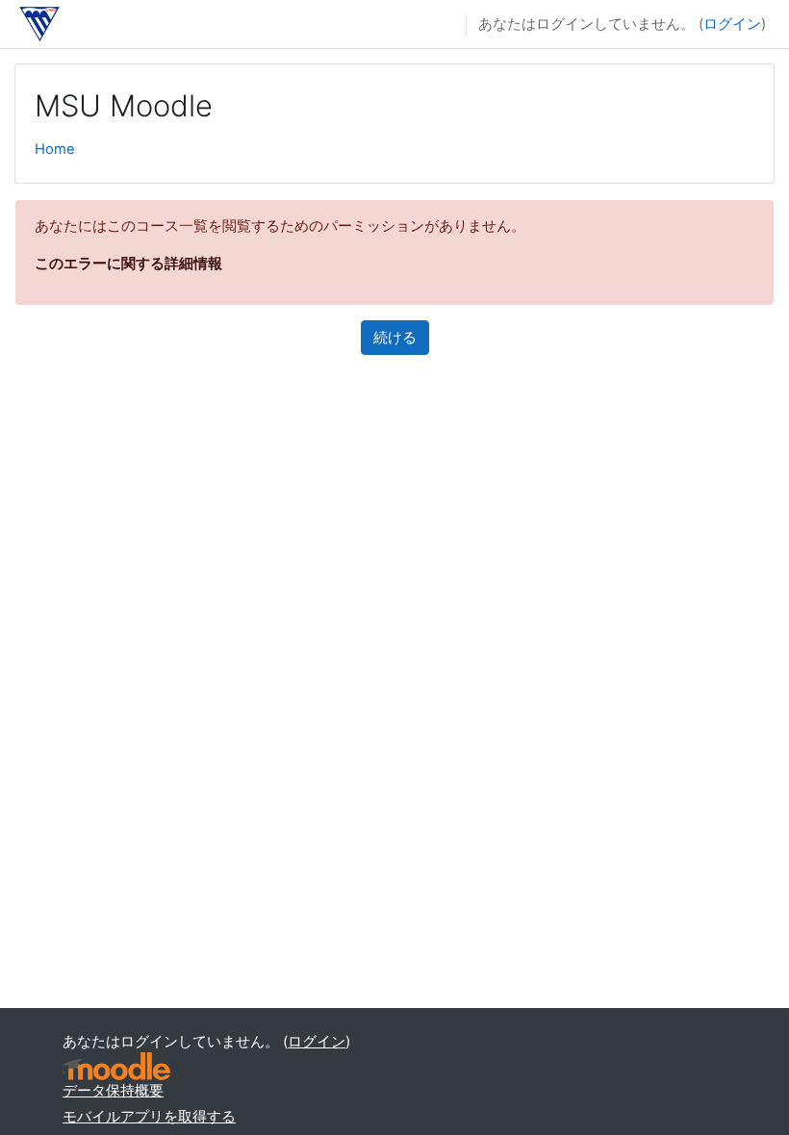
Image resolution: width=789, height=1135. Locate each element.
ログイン (732, 24)
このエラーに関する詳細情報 (128, 263)
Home (55, 149)
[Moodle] (116, 1066)
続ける (395, 337)
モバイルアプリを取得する (149, 1116)
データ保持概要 (113, 1090)
